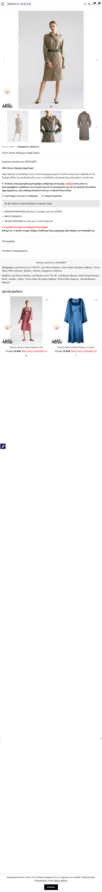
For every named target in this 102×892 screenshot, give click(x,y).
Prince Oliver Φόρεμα (68, 279)
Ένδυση (36, 271)
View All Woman (87, 279)
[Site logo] (19, 4)
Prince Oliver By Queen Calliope (76, 267)
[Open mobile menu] (3, 4)
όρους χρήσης (61, 880)
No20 (4, 279)
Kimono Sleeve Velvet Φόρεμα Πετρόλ (75, 347)
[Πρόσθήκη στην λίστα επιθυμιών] (46, 300)
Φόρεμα (6, 282)
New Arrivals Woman (89, 275)
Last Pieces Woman (50, 267)
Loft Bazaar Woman (67, 275)
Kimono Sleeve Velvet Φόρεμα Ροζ (26, 347)
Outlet (21, 279)
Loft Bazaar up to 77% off (44, 275)
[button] (4, 60)
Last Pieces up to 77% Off (27, 267)
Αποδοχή (51, 887)
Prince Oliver (8, 147)
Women (27, 271)
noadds (12, 279)
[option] (51, 106)
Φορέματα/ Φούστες (28, 147)
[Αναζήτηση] (86, 4)
